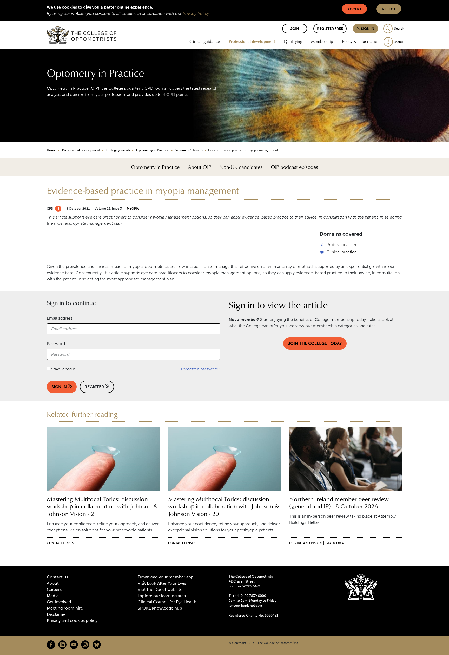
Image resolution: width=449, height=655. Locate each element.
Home (51, 150)
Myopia (133, 208)
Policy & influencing (359, 41)
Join (294, 29)
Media (52, 595)
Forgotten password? (200, 369)
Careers (54, 589)
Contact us (57, 576)
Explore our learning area (162, 595)
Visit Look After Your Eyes (162, 583)
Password (56, 343)
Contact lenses (60, 543)
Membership (322, 41)
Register (94, 386)
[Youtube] (74, 644)
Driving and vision (305, 543)
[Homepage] (81, 35)
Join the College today (315, 343)
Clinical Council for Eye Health (167, 601)
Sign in (367, 29)
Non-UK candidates (241, 166)
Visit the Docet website (160, 589)
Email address (59, 318)
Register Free (330, 29)
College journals (118, 150)
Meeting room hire (65, 608)
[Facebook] (51, 644)
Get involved (59, 601)
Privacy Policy (196, 13)
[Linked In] (62, 644)
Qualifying (293, 41)
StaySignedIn (63, 369)
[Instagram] (85, 644)
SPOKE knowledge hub (160, 608)
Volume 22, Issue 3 (189, 150)
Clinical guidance (204, 41)
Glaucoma (335, 543)
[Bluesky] (97, 644)
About (53, 583)
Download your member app (166, 576)
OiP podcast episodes (294, 166)
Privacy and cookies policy (72, 620)
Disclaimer (57, 614)
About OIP (199, 166)
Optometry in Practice (152, 150)
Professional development (252, 41)
